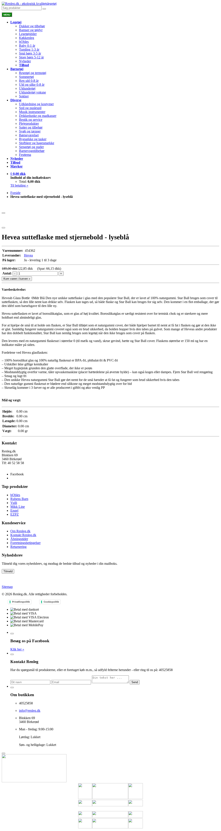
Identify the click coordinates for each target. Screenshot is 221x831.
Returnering (18, 547)
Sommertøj (26, 77)
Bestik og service (30, 119)
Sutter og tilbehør (31, 127)
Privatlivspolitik (21, 601)
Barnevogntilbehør (31, 151)
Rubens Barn (19, 499)
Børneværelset (29, 135)
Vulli (13, 503)
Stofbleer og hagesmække (36, 143)
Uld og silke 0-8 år (31, 84)
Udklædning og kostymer (36, 104)
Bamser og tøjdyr (31, 30)
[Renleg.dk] (29, 3)
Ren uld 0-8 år (29, 80)
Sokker (24, 96)
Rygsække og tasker (32, 139)
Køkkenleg (26, 38)
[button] (18, 174)
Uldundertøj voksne (32, 92)
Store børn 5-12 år (31, 57)
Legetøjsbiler (28, 34)
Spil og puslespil (30, 108)
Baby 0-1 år (27, 45)
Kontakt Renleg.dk (23, 535)
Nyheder (25, 61)
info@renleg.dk (12, 467)
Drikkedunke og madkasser (37, 116)
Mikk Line (17, 506)
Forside (15, 193)
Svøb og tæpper (30, 131)
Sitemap (7, 587)
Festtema (25, 155)
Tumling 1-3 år (29, 49)
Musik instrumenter (32, 112)
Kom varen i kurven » (16, 278)
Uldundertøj (27, 88)
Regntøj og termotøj (32, 73)
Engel (14, 510)
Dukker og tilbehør (32, 26)
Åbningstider (19, 539)
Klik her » (17, 649)
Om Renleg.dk (20, 531)
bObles (24, 42)
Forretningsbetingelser (25, 543)
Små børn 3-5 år (30, 53)
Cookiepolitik (51, 601)
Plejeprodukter (29, 123)
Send (134, 682)
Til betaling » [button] (19, 185)
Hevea (28, 255)
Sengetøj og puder (31, 147)
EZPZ (14, 514)
